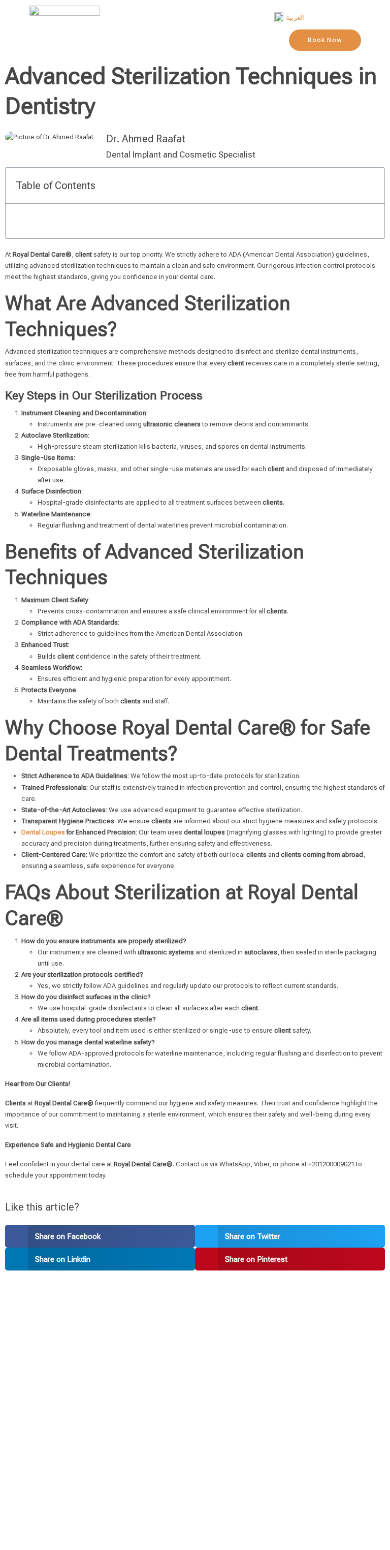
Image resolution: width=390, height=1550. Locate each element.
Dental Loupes (43, 832)
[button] (100, 1236)
